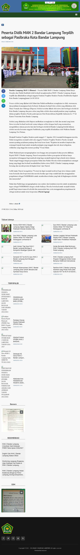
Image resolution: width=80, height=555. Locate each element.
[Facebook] (3, 538)
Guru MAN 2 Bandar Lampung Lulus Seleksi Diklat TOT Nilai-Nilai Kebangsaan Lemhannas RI (25, 238)
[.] (13, 500)
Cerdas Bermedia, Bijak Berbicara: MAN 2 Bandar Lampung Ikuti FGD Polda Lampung (64, 248)
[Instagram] (13, 538)
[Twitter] (8, 538)
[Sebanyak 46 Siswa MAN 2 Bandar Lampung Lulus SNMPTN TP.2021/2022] (6, 357)
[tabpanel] (13, 420)
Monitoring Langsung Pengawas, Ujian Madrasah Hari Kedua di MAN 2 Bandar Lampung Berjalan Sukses (13, 464)
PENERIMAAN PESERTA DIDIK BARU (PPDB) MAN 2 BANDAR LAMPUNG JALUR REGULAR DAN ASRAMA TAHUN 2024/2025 (19, 299)
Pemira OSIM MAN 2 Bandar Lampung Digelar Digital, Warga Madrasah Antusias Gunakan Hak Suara (24, 227)
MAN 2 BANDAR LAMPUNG (41, 548)
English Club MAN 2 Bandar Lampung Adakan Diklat (11, 454)
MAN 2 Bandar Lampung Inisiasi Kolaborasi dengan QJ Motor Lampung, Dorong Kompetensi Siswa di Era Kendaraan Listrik (13, 474)
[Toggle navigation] (76, 14)
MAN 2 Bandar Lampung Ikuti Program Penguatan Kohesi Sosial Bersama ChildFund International (64, 259)
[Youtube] (18, 538)
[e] (50, 6)
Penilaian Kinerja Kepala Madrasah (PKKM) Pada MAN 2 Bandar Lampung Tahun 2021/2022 (19, 322)
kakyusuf (44, 550)
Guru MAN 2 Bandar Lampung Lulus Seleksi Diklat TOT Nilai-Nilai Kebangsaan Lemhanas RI (65, 227)
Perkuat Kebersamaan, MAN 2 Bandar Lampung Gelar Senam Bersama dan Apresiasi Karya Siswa (25, 270)
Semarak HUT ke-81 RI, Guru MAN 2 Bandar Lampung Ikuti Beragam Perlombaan (25, 259)
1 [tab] (13, 429)
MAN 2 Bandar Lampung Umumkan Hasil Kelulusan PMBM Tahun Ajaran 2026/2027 (12, 446)
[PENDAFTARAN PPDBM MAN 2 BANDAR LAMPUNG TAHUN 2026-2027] (6, 340)
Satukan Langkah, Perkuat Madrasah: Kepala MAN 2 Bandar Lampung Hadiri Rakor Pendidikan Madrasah (65, 238)
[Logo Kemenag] (5, 7)
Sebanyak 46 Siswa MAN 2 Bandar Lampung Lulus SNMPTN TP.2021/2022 (18, 356)
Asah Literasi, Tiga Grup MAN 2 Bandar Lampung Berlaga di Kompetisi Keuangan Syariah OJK (24, 248)
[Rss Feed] (23, 538)
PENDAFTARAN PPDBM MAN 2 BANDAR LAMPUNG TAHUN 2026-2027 (18, 339)
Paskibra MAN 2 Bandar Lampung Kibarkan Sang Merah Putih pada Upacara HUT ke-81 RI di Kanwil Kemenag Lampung (64, 270)
